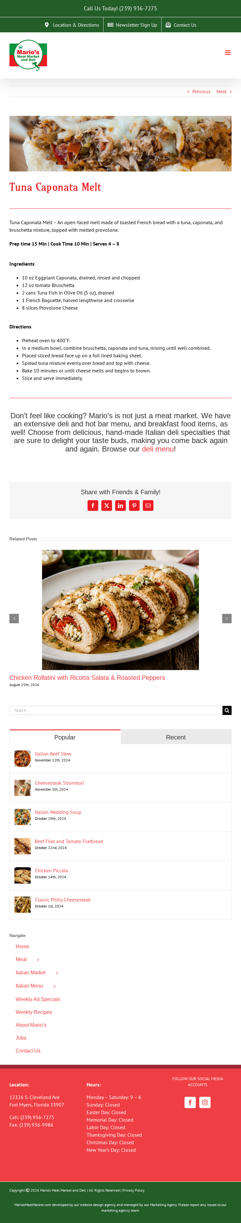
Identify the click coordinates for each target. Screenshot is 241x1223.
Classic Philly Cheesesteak (63, 899)
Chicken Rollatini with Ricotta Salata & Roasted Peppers (87, 677)
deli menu (158, 449)
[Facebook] (190, 1102)
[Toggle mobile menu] (228, 52)
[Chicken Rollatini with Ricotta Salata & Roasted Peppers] (120, 553)
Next (222, 91)
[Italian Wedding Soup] (22, 812)
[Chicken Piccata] (22, 871)
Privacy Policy (133, 1190)
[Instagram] (205, 1102)
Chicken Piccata (51, 870)
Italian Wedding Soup (58, 812)
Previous (201, 91)
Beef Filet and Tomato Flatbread (69, 841)
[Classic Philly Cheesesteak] (22, 900)
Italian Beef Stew (53, 753)
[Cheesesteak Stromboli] (22, 783)
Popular (65, 737)
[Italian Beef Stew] (22, 754)
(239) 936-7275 (138, 8)
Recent (176, 737)
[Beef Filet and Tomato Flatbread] (22, 842)
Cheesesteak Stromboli (59, 783)
